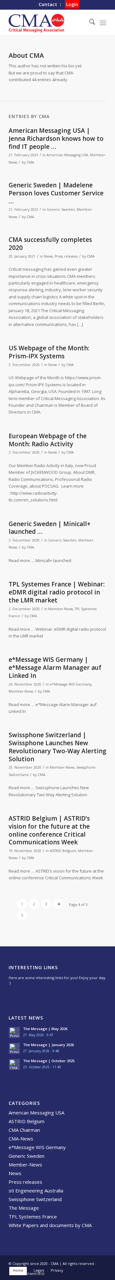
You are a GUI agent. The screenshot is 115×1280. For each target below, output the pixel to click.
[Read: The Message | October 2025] (14, 1064)
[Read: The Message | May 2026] (14, 1032)
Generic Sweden (61, 209)
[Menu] (103, 22)
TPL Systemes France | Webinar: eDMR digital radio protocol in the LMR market (56, 592)
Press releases (66, 256)
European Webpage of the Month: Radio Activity (48, 440)
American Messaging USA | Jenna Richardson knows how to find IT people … (56, 138)
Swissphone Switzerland (35, 1199)
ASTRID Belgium (63, 851)
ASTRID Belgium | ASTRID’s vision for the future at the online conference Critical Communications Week (49, 830)
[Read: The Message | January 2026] (14, 1048)
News (48, 256)
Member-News (60, 609)
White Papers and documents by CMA (50, 1225)
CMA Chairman (24, 1130)
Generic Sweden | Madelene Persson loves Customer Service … (56, 193)
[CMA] (48, 23)
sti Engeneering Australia (36, 1190)
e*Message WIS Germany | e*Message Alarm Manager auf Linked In (55, 667)
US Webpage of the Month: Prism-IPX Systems (49, 352)
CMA (30, 162)
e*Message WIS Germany (70, 684)
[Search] (89, 23)
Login (72, 4)
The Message (24, 1208)
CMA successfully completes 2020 (50, 243)
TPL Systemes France (33, 1216)
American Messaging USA (67, 155)
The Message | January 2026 (48, 1044)
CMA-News (21, 1138)
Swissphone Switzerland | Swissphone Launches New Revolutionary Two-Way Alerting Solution (57, 747)
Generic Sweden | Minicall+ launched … (49, 528)
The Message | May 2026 (45, 1028)
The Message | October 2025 (48, 1060)
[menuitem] (48, 4)
